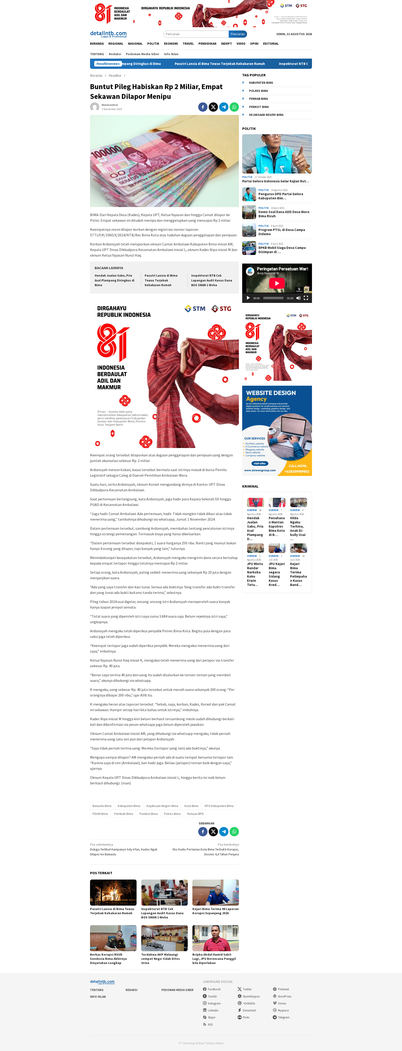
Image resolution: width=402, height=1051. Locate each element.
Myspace (283, 1010)
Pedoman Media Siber (177, 990)
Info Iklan (98, 997)
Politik (247, 177)
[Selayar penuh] (306, 298)
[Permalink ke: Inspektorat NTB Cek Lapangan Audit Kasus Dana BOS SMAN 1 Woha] (164, 893)
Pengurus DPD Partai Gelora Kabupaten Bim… (280, 196)
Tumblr (212, 996)
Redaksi (131, 990)
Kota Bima (191, 806)
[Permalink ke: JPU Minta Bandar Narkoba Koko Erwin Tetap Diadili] (255, 548)
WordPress (284, 996)
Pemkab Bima (123, 814)
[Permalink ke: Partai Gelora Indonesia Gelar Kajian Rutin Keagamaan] (277, 154)
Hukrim (252, 510)
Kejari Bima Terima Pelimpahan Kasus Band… (298, 574)
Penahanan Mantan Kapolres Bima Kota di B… (277, 526)
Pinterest (283, 989)
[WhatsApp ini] (234, 107)
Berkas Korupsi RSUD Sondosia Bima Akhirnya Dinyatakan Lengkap (108, 958)
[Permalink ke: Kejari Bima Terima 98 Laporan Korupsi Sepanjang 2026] (215, 893)
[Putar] (248, 298)
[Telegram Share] (223, 107)
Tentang (97, 990)
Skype (211, 1017)
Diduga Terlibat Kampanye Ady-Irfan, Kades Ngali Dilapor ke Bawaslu (123, 849)
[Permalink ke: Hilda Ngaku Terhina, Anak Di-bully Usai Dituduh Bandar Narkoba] (298, 502)
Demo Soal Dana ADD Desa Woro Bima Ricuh (283, 214)
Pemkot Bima (148, 814)
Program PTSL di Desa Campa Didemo (281, 232)
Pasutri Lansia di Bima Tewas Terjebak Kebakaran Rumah (189, 64)
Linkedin (213, 1010)
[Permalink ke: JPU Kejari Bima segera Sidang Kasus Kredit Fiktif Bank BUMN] (277, 548)
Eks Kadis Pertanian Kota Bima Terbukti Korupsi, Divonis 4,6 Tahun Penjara (206, 849)
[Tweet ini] (213, 107)
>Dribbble (249, 1003)
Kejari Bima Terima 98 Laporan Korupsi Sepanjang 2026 (215, 911)
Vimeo (282, 1003)
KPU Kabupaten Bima (219, 806)
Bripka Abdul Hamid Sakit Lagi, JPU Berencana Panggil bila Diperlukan (214, 958)
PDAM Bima (100, 814)
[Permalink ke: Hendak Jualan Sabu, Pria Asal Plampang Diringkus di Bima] (255, 502)
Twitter (247, 989)
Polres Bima (172, 814)
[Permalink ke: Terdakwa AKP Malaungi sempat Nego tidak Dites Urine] (164, 938)
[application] (277, 283)
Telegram (284, 1017)
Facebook (214, 989)
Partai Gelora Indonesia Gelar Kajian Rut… (275, 181)
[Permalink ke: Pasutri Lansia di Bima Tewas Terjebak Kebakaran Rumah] (113, 893)
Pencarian (238, 34)
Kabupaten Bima (129, 806)
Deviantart (249, 1010)
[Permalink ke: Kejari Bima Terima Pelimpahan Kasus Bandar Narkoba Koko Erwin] (298, 548)
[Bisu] (298, 298)
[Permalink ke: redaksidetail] (94, 107)
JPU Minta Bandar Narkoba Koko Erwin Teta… (255, 574)
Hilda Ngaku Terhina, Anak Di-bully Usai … (297, 528)
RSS (210, 1025)
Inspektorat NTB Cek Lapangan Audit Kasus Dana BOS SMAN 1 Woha (302, 64)
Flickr (246, 1017)
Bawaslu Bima (102, 806)
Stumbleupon (251, 996)
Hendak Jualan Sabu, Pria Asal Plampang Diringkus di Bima (114, 280)
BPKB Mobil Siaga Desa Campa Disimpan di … (282, 250)
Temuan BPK (195, 814)
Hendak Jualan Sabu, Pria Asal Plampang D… (255, 528)
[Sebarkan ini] (203, 107)
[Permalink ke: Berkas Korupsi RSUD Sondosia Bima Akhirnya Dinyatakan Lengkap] (113, 938)
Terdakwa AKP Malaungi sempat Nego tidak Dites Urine (160, 958)
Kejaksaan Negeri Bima (162, 806)
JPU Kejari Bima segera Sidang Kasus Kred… (277, 574)
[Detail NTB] (108, 34)
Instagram (214, 1003)
